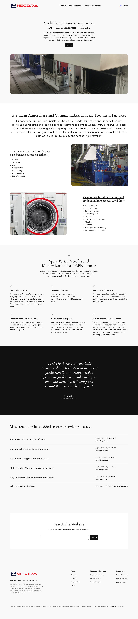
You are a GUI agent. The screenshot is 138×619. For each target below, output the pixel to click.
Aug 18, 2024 (100, 448)
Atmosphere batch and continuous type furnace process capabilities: (30, 153)
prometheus (112, 438)
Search (94, 537)
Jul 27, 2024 (99, 486)
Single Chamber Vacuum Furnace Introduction (32, 478)
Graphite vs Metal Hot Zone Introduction (30, 449)
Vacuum (61, 115)
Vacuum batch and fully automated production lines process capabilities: (104, 199)
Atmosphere (37, 115)
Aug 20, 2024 (100, 438)
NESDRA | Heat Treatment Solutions (23, 580)
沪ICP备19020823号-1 (116, 606)
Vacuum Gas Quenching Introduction (28, 439)
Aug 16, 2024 (100, 467)
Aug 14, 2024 (100, 476)
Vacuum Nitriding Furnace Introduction (29, 458)
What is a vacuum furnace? (22, 486)
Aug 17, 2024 (100, 457)
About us (69, 45)
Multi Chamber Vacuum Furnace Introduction (32, 468)
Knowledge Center (102, 441)
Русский (124, 6)
